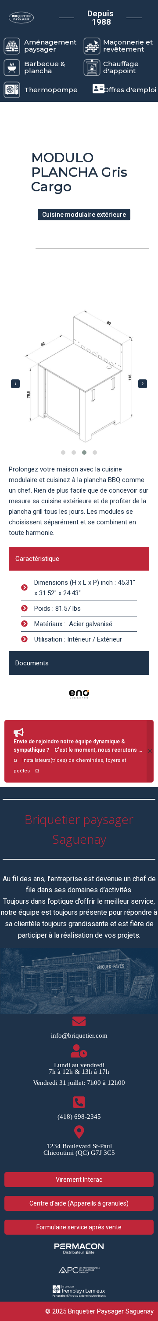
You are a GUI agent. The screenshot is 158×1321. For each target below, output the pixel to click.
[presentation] (15, 383)
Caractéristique (37, 559)
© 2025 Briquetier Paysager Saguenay (99, 1311)
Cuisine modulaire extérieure (84, 214)
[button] (63, 452)
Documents (32, 663)
